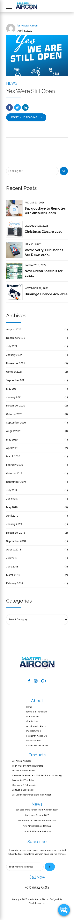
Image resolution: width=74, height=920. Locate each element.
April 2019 (12, 515)
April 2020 (12, 448)
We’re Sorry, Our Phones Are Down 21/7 (37, 820)
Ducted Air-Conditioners (23, 770)
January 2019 (14, 524)
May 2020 (11, 439)
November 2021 (15, 363)
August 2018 (13, 549)
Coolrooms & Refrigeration (24, 785)
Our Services (32, 721)
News (11, 83)
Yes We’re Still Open (30, 91)
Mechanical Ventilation (23, 780)
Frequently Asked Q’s (36, 736)
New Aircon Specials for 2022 (44, 273)
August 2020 (13, 431)
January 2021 (14, 397)
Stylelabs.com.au (37, 903)
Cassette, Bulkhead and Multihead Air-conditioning (37, 775)
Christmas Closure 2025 (43, 232)
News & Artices (33, 740)
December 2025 (15, 337)
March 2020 (13, 456)
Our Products (32, 716)
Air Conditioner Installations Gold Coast (31, 794)
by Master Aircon (27, 25)
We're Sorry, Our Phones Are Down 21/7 (44, 252)
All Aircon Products (21, 761)
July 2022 (11, 346)
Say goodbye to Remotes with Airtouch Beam (45, 211)
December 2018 (15, 532)
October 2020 (14, 414)
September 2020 (16, 422)
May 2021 (11, 388)
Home (29, 707)
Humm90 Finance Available (46, 294)
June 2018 (12, 566)
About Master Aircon (36, 726)
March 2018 (13, 574)
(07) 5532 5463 (37, 887)
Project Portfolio (33, 731)
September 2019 (16, 481)
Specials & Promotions (36, 711)
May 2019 (11, 507)
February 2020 (14, 464)
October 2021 (14, 371)
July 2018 (11, 557)
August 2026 (13, 329)
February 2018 (14, 583)
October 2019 (14, 473)
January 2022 (14, 354)
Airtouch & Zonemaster (23, 790)
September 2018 (16, 541)
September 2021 (16, 380)
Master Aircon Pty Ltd (38, 899)
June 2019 (12, 498)
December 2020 (15, 405)
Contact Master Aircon (37, 745)
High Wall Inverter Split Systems (27, 766)
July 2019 (11, 490)
